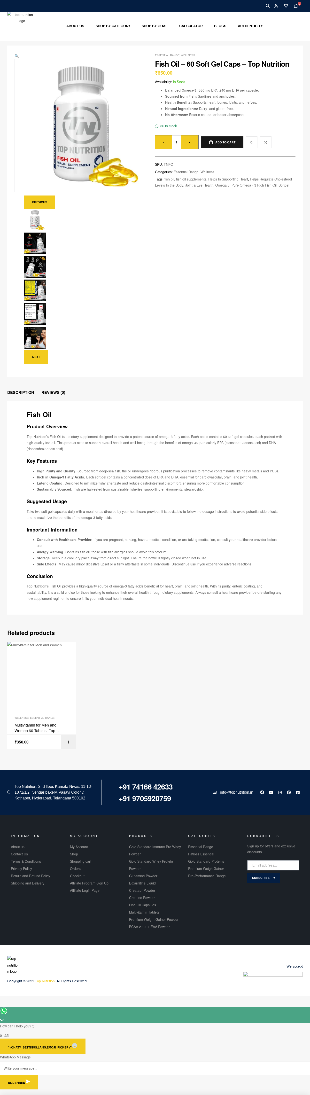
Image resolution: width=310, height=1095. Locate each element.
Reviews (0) (53, 392)
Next (36, 357)
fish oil (169, 179)
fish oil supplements (191, 179)
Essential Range (167, 55)
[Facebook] (262, 792)
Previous (39, 202)
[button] (17, 55)
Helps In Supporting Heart (228, 179)
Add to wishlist (251, 142)
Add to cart (225, 142)
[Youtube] (271, 792)
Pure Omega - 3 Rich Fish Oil (254, 185)
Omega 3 (222, 185)
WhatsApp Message (15, 1057)
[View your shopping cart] (294, 5)
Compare (265, 142)
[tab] (20, 392)
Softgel (284, 185)
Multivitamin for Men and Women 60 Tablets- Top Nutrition (35, 727)
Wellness (188, 55)
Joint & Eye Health (199, 185)
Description (20, 392)
